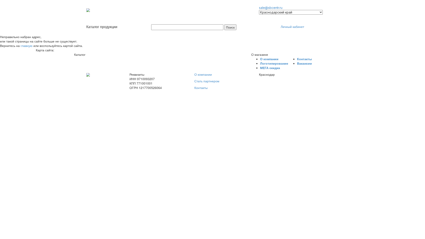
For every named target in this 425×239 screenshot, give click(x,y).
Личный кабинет (292, 26)
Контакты (304, 59)
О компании (269, 59)
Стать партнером (206, 81)
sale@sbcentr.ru (270, 8)
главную (27, 45)
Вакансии (304, 63)
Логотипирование (274, 63)
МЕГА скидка (270, 68)
